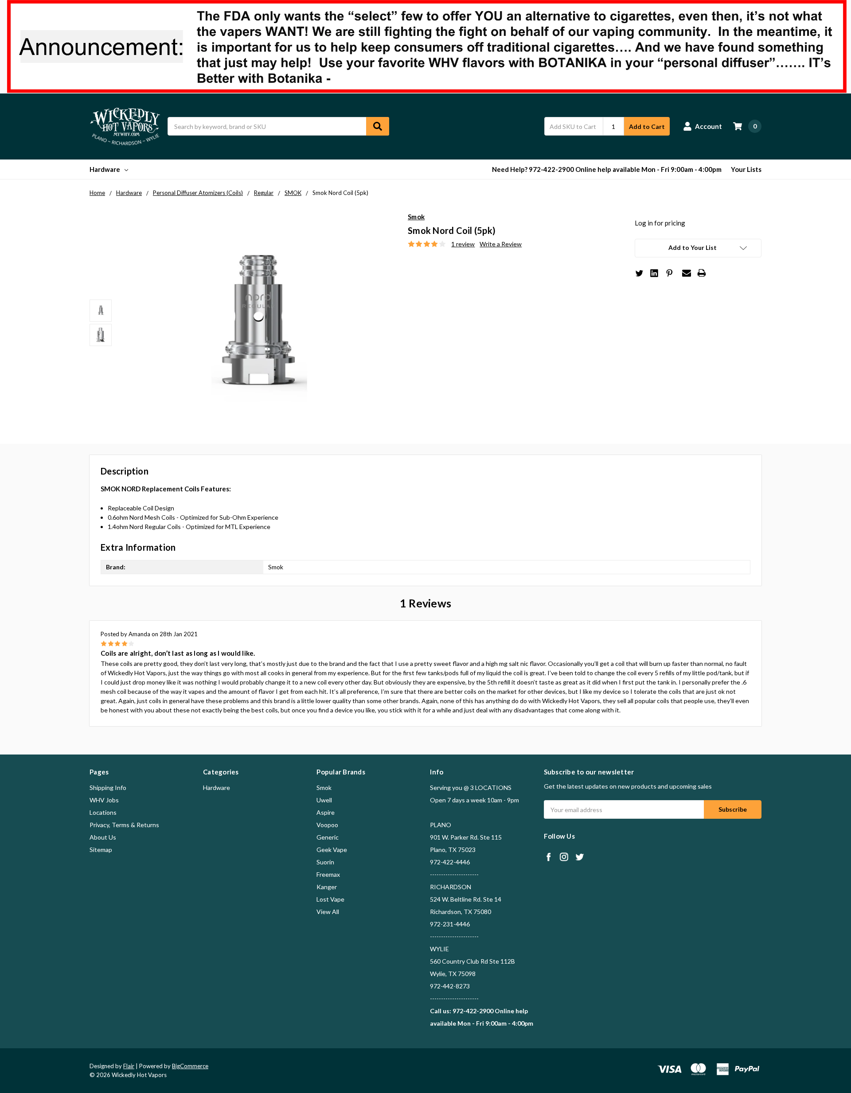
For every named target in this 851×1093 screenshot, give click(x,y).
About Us (103, 837)
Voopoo (327, 825)
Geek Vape (331, 849)
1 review (463, 244)
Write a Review (501, 244)
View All (327, 911)
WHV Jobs (104, 800)
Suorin (325, 862)
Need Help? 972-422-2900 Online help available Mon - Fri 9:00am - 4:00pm (607, 169)
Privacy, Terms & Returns (124, 825)
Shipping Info (108, 787)
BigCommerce (190, 1066)
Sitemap (101, 849)
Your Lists (746, 169)
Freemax (328, 874)
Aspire (325, 812)
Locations (103, 812)
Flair (128, 1066)
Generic (327, 837)
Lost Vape (330, 899)
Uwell (324, 800)
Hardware (105, 169)
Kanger (326, 887)
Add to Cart (647, 126)
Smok (324, 787)
